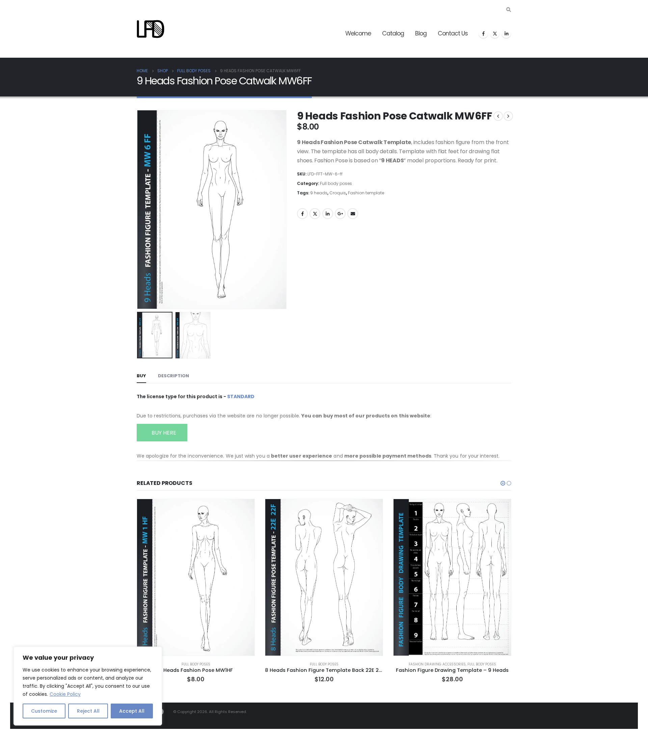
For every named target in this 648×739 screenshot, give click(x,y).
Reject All (88, 711)
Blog (421, 33)
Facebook (302, 213)
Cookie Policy (65, 694)
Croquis (337, 193)
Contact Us (453, 33)
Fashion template (366, 193)
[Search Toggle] (508, 10)
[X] (495, 33)
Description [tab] (173, 376)
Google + (340, 213)
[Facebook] (483, 33)
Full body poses (336, 183)
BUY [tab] (141, 376)
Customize (44, 711)
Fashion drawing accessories (437, 664)
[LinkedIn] (506, 33)
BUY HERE (163, 433)
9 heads (318, 193)
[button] (138, 209)
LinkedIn (327, 213)
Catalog (393, 33)
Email (352, 213)
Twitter (314, 213)
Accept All (131, 711)
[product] (195, 577)
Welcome (358, 33)
